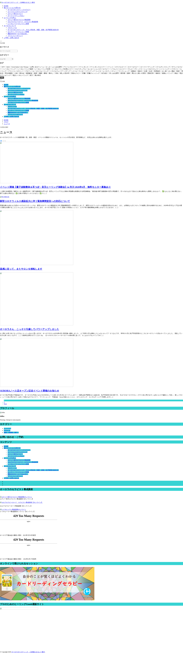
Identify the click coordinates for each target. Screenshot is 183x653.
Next (5, 404)
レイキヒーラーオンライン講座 (18, 24)
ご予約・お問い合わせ (11, 38)
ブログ (6, 122)
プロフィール (12, 28)
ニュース (7, 124)
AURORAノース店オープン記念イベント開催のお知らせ (29, 390)
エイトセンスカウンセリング (17, 11)
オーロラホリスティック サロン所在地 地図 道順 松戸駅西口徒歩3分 (33, 30)
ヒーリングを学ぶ (10, 18)
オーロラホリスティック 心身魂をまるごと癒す (28, 652)
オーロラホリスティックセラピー (19, 9)
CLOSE (2, 43)
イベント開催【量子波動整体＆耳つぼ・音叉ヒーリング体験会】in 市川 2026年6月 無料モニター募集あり (55, 187)
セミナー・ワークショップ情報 (18, 32)
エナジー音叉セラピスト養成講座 (19, 20)
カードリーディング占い (16, 16)
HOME (6, 6)
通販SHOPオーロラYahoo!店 (18, 34)
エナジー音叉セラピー (15, 14)
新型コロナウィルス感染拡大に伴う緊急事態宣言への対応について (35, 201)
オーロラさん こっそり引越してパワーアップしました (29, 329)
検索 (2, 77)
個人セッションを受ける (12, 7)
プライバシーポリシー (15, 36)
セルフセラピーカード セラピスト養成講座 (23, 22)
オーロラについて (10, 26)
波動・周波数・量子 (11, 432)
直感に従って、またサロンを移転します (21, 269)
